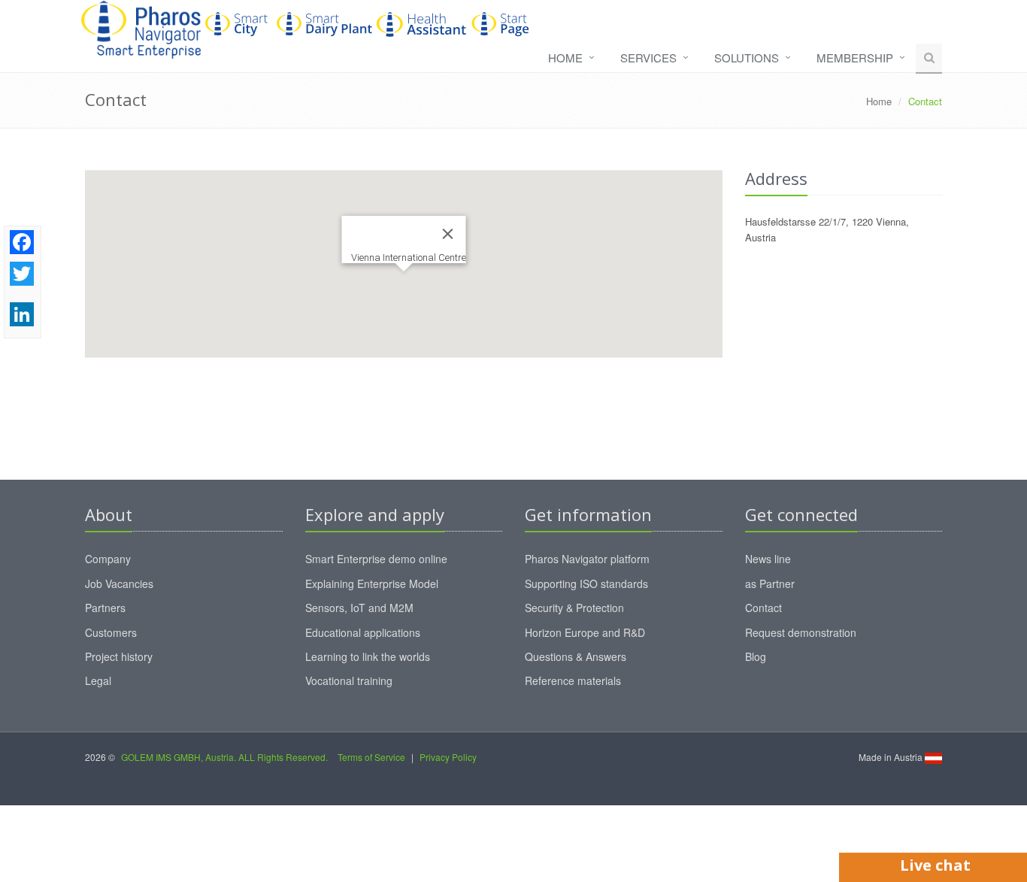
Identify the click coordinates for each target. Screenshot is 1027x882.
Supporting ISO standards (586, 583)
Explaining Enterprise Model (371, 583)
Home (565, 57)
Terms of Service (371, 756)
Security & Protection (574, 607)
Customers (111, 632)
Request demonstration (800, 632)
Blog (755, 656)
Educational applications (362, 632)
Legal (98, 680)
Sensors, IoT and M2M (359, 607)
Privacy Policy (448, 756)
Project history (119, 656)
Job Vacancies (119, 583)
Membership (854, 57)
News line (768, 558)
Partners (105, 607)
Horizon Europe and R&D (585, 632)
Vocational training (348, 680)
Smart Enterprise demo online (376, 558)
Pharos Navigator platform (587, 558)
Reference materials (573, 680)
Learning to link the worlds (367, 656)
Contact (763, 607)
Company (108, 558)
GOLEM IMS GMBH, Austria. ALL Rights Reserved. (224, 756)
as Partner (770, 583)
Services (648, 57)
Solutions (746, 57)
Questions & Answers (575, 656)
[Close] (447, 234)
